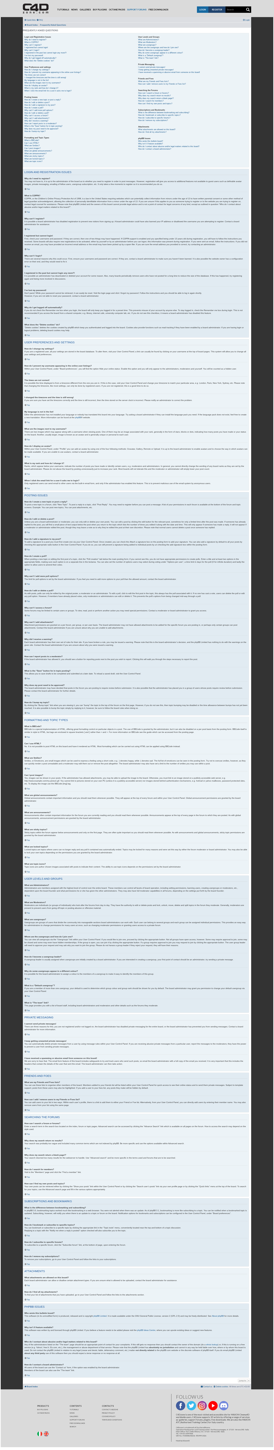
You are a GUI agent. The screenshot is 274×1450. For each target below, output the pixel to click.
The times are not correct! (35, 75)
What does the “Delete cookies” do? (39, 61)
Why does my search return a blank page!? (156, 98)
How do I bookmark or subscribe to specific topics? (159, 115)
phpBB (78, 417)
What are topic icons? (33, 161)
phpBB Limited (100, 1316)
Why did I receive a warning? (36, 121)
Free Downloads (158, 10)
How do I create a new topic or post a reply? (42, 100)
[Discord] (223, 1405)
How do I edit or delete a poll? (36, 113)
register (217, 9)
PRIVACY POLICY (108, 1413)
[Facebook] (180, 1405)
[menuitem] (40, 20)
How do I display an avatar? (35, 85)
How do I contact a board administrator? (154, 149)
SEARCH (73, 1427)
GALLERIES (74, 1416)
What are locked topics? (34, 159)
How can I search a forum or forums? (153, 93)
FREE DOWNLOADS (77, 1423)
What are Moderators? (147, 42)
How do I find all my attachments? (152, 132)
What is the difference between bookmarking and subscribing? (163, 112)
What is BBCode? (31, 140)
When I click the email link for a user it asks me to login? (47, 91)
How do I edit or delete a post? (37, 102)
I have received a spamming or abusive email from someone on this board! (169, 72)
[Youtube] (213, 1405)
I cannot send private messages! (151, 67)
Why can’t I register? (33, 45)
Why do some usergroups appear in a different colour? (160, 53)
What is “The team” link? (148, 58)
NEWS (72, 1413)
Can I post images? (32, 148)
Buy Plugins (100, 10)
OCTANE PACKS (43, 1413)
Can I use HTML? (31, 143)
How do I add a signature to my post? (39, 105)
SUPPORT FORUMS (77, 1420)
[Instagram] (202, 1405)
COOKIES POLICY (108, 1416)
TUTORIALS (74, 1409)
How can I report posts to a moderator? (40, 123)
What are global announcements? (38, 151)
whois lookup (212, 1344)
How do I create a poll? (33, 108)
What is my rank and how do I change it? (41, 88)
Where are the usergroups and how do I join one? (158, 47)
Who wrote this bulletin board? (150, 141)
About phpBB (218, 1316)
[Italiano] (40, 1434)
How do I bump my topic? (35, 131)
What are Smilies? (32, 145)
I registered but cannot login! (36, 47)
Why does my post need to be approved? (41, 129)
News (74, 10)
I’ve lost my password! (33, 55)
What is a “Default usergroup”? (150, 55)
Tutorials (63, 10)
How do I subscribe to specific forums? (154, 118)
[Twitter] (191, 1405)
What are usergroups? (147, 45)
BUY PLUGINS (42, 1409)
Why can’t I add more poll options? (38, 110)
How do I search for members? (151, 101)
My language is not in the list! (36, 80)
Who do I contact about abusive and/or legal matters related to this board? (168, 146)
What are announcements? (35, 153)
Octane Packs (117, 10)
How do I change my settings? (37, 70)
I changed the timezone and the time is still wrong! (45, 77)
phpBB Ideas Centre (146, 1330)
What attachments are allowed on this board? (156, 129)
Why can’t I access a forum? (36, 115)
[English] (47, 1434)
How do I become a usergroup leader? (153, 50)
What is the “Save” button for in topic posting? (43, 126)
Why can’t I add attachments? (36, 118)
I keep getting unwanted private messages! (156, 70)
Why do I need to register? (35, 40)
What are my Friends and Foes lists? (153, 81)
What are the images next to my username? (42, 83)
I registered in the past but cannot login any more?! (45, 53)
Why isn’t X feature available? (150, 144)
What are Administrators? (148, 40)
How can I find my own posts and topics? (155, 103)
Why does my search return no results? (154, 96)
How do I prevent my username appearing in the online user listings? (52, 72)
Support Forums (136, 10)
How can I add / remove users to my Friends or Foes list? (162, 84)
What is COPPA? (31, 42)
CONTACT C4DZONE (110, 1409)
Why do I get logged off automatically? (40, 58)
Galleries (85, 10)
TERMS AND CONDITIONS (112, 1420)
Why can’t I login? (31, 50)
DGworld (186, 1441)
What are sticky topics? (34, 156)
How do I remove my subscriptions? (153, 120)
